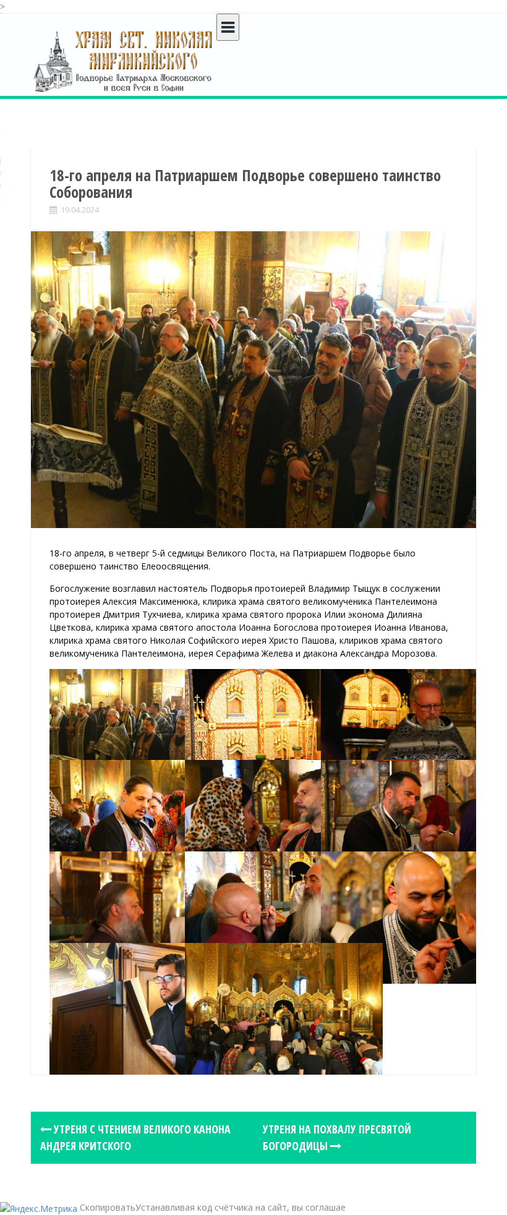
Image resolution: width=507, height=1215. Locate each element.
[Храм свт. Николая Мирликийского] (123, 61)
